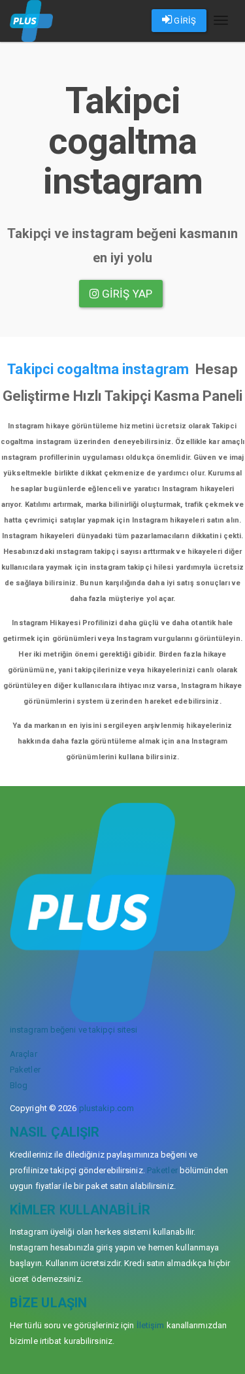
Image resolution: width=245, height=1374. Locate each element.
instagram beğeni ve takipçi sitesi (73, 1030)
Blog (18, 1085)
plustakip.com (106, 1108)
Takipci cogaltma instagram (98, 369)
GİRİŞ (184, 21)
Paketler (25, 1069)
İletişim (151, 1325)
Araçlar (23, 1054)
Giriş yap (125, 293)
